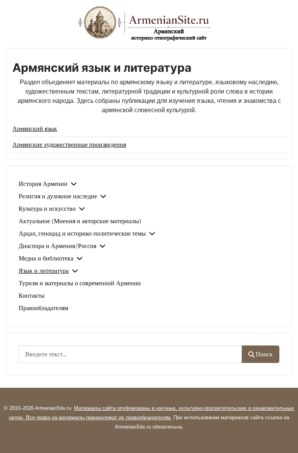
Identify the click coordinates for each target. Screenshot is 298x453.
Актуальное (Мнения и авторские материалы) (80, 221)
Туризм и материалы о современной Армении (80, 283)
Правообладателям (43, 308)
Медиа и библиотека (46, 258)
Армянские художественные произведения (69, 144)
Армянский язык (34, 128)
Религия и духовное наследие (58, 196)
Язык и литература (44, 270)
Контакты (32, 295)
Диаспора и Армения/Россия (57, 246)
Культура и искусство (47, 208)
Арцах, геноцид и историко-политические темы (82, 233)
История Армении (43, 184)
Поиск (264, 354)
